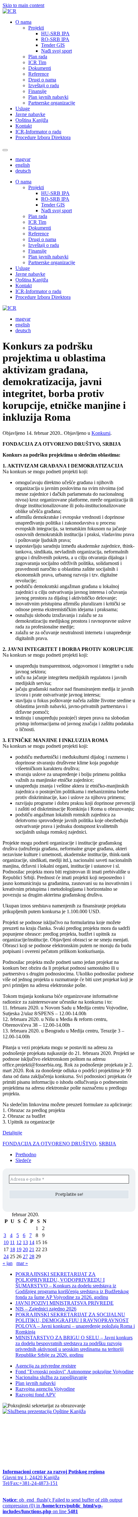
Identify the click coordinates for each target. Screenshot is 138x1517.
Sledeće (23, 1160)
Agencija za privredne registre (45, 1366)
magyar (22, 159)
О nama (23, 22)
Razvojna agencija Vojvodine (45, 1389)
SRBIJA (107, 1143)
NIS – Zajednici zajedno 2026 (45, 1308)
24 (6, 1256)
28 (31, 1256)
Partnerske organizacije (51, 102)
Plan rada (37, 56)
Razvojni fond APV (35, 1394)
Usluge (22, 108)
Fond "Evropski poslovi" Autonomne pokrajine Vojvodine (74, 1371)
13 (25, 1242)
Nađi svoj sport (56, 51)
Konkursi (100, 433)
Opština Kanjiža (31, 120)
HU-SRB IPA (55, 33)
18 (12, 1249)
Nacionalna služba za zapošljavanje (51, 1377)
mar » (22, 1263)
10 (6, 1242)
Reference (38, 74)
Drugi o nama (42, 79)
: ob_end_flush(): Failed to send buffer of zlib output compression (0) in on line (62, 1505)
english (22, 165)
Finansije (37, 91)
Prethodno (25, 1154)
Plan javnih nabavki (48, 97)
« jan (8, 1263)
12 (19, 1242)
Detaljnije (12, 1132)
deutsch (23, 170)
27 (25, 1256)
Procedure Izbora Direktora (43, 137)
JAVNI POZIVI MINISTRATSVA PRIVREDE (64, 1303)
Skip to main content (23, 5)
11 (12, 1242)
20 (25, 1249)
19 (19, 1249)
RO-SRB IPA (55, 39)
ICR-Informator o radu (38, 131)
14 (31, 1242)
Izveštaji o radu (43, 85)
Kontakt (23, 126)
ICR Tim (37, 62)
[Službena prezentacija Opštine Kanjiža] (44, 1411)
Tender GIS (53, 45)
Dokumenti (39, 68)
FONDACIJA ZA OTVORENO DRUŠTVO (49, 1143)
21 (31, 1249)
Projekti (36, 27)
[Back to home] (9, 11)
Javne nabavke (30, 114)
